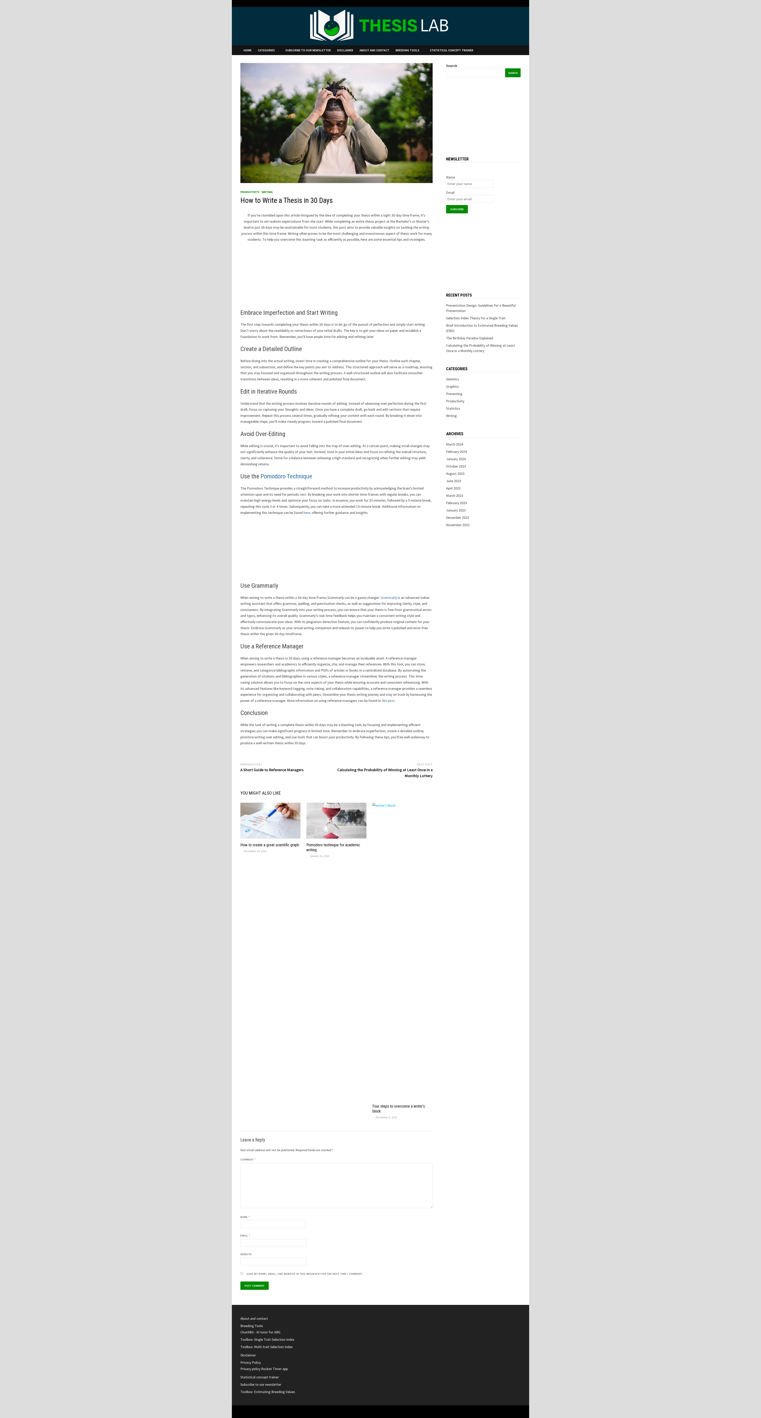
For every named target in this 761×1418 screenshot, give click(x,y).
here (307, 512)
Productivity (249, 192)
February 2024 (456, 451)
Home (247, 50)
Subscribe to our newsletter (308, 50)
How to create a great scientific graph (269, 845)
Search (451, 65)
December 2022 (457, 517)
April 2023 (453, 488)
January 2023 (456, 510)
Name (245, 1217)
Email (245, 1235)
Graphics (452, 386)
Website (246, 1254)
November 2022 (457, 525)
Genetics (452, 379)
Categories (266, 50)
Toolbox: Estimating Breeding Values (267, 1391)
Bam (280, 1412)
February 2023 (456, 503)
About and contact (374, 50)
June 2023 (453, 481)
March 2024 (454, 444)
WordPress (264, 1412)
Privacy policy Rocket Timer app (264, 1368)
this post (388, 700)
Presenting (454, 393)
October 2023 (456, 466)
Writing (267, 192)
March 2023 (454, 495)
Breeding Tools (407, 50)
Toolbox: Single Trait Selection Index (267, 1339)
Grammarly (388, 597)
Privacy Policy (250, 1362)
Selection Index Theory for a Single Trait (476, 318)
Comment (248, 1159)
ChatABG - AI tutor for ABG (260, 1332)
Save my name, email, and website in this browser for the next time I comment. (305, 1274)
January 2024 (456, 459)
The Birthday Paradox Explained (469, 338)
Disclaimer (345, 50)
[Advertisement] (336, 275)
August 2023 (455, 473)
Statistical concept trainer (451, 50)
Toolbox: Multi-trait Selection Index (266, 1347)
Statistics (453, 408)
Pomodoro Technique (286, 476)
